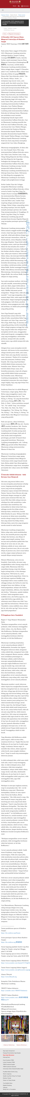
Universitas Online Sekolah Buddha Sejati (13, 1068)
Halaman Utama (5, 15)
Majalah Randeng (7, 1085)
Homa (4, 33)
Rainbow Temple (7, 1078)
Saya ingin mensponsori (9, 1050)
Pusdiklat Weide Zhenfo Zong (10, 1071)
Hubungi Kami (6, 1057)
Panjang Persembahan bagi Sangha (12, 1053)
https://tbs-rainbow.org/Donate (10, 933)
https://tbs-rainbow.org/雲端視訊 (11, 942)
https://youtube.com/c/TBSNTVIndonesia (14, 990)
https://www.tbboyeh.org (9, 977)
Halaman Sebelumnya (9, 1045)
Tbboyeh (5, 1087)
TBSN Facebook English (9, 1064)
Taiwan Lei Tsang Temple (9, 1080)
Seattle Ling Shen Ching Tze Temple (12, 1076)
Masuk (14, 6)
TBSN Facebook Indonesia (9, 1066)
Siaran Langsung (7, 1073)
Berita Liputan (21, 15)
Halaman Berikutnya (21, 1045)
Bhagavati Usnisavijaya (14, 33)
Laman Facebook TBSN (9, 1062)
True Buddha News (7, 1083)
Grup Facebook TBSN (8, 1060)
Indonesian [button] (25, 6)
